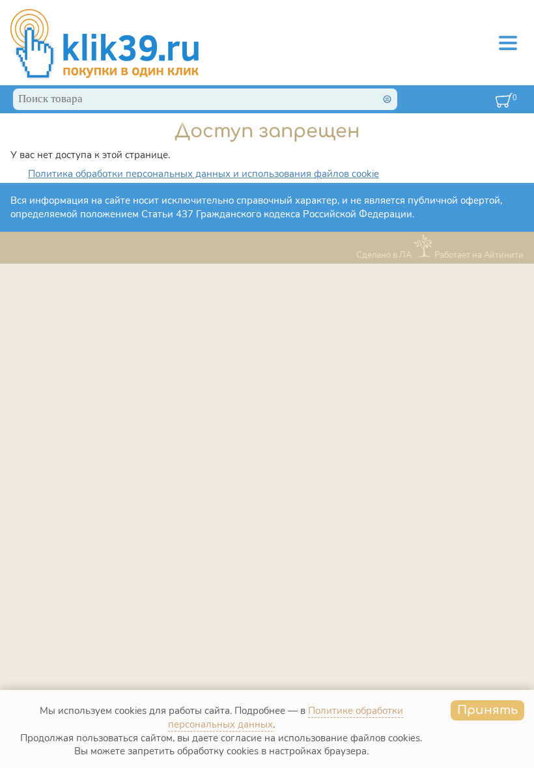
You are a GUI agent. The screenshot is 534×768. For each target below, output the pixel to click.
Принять (487, 710)
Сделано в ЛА (384, 254)
